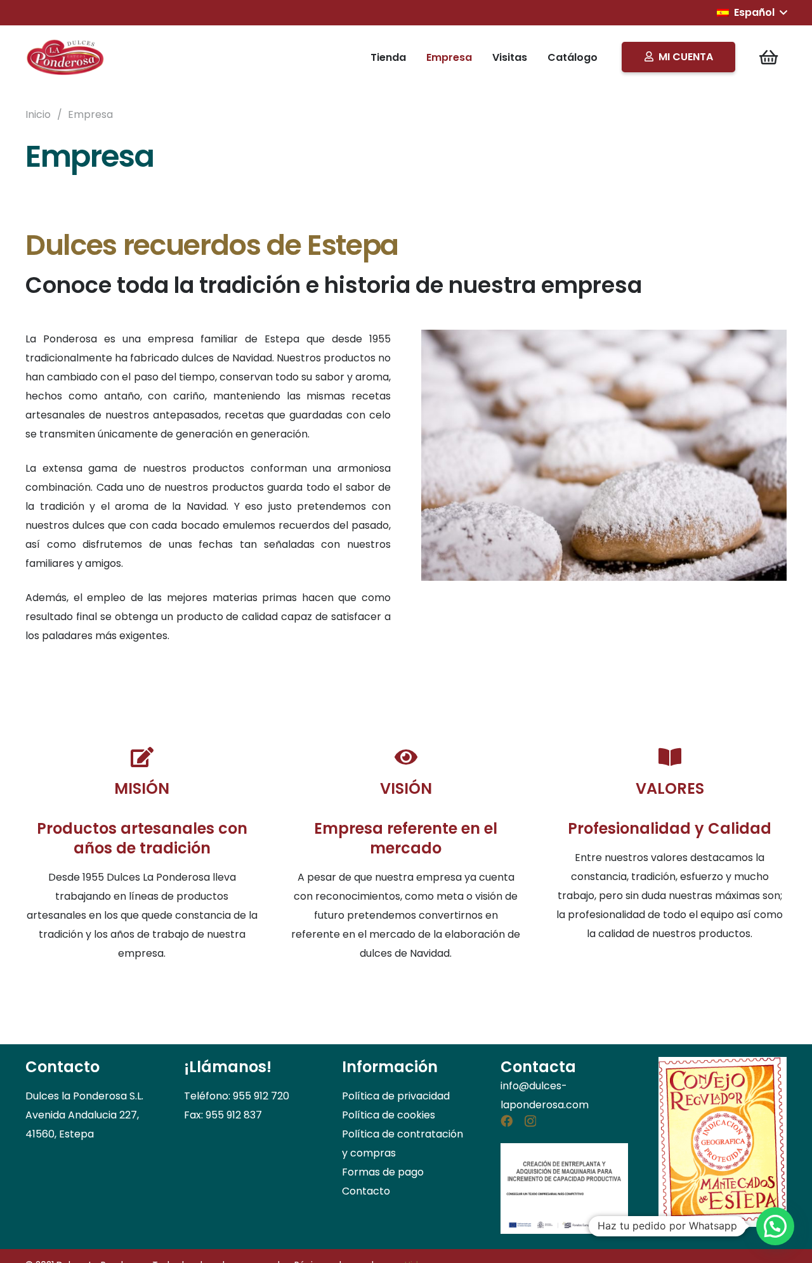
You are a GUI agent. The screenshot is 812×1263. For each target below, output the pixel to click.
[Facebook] (507, 1121)
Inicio (38, 114)
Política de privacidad (396, 1096)
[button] (752, 13)
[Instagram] (530, 1121)
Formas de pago (383, 1172)
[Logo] (66, 57)
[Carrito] (768, 57)
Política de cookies (388, 1115)
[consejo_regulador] (722, 1142)
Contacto (366, 1191)
